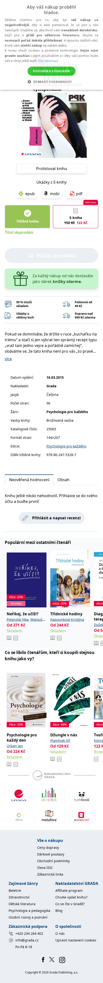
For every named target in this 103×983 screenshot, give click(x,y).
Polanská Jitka (18, 619)
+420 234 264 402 (29, 933)
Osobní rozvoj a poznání (28, 917)
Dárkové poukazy (50, 854)
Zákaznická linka (50, 874)
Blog (59, 910)
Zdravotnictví (19, 897)
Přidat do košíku (56, 255)
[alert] (51, 45)
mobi (54, 193)
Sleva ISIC (45, 867)
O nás (60, 933)
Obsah (63, 479)
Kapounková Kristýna (67, 619)
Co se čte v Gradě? (70, 904)
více (8, 358)
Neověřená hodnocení (29, 479)
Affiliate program (69, 890)
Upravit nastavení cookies (75, 940)
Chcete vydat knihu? (71, 897)
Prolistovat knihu (51, 168)
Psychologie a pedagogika (29, 910)
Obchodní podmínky (53, 861)
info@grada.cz (27, 940)
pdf (79, 193)
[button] (51, 81)
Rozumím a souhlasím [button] (51, 71)
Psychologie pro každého (66, 446)
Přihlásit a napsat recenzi (56, 518)
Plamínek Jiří (60, 740)
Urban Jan (15, 746)
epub (30, 193)
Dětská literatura (22, 904)
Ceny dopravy (48, 847)
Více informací (48, 61)
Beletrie (15, 890)
